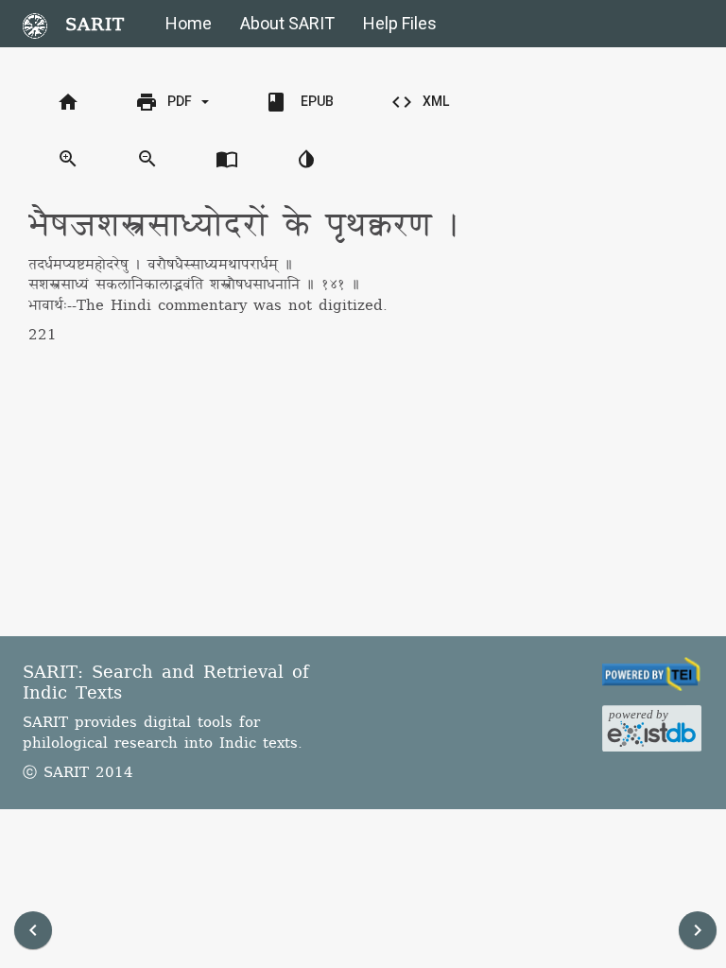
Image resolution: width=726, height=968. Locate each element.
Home (188, 23)
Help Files (400, 23)
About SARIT (287, 23)
